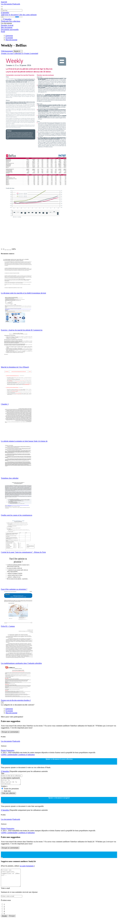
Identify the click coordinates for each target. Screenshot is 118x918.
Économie (9, 38)
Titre (2, 773)
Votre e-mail (5, 888)
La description (10, 778)
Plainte (3, 750)
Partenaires (10, 750)
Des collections (14, 21)
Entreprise (9, 36)
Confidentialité (12, 755)
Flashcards (16, 4)
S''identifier (5, 13)
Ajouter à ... (18, 51)
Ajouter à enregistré (31, 53)
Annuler (4, 916)
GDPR (3, 755)
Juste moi (7, 791)
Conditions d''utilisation (26, 755)
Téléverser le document (9, 15)
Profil (3, 32)
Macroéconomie (11, 40)
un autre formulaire (27, 866)
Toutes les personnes (11, 789)
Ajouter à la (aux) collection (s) (12, 53)
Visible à (4, 786)
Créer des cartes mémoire (27, 15)
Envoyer (12, 916)
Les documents (6, 4)
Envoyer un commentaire (10, 732)
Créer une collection (8, 793)
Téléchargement (7, 51)
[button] (5, 249)
